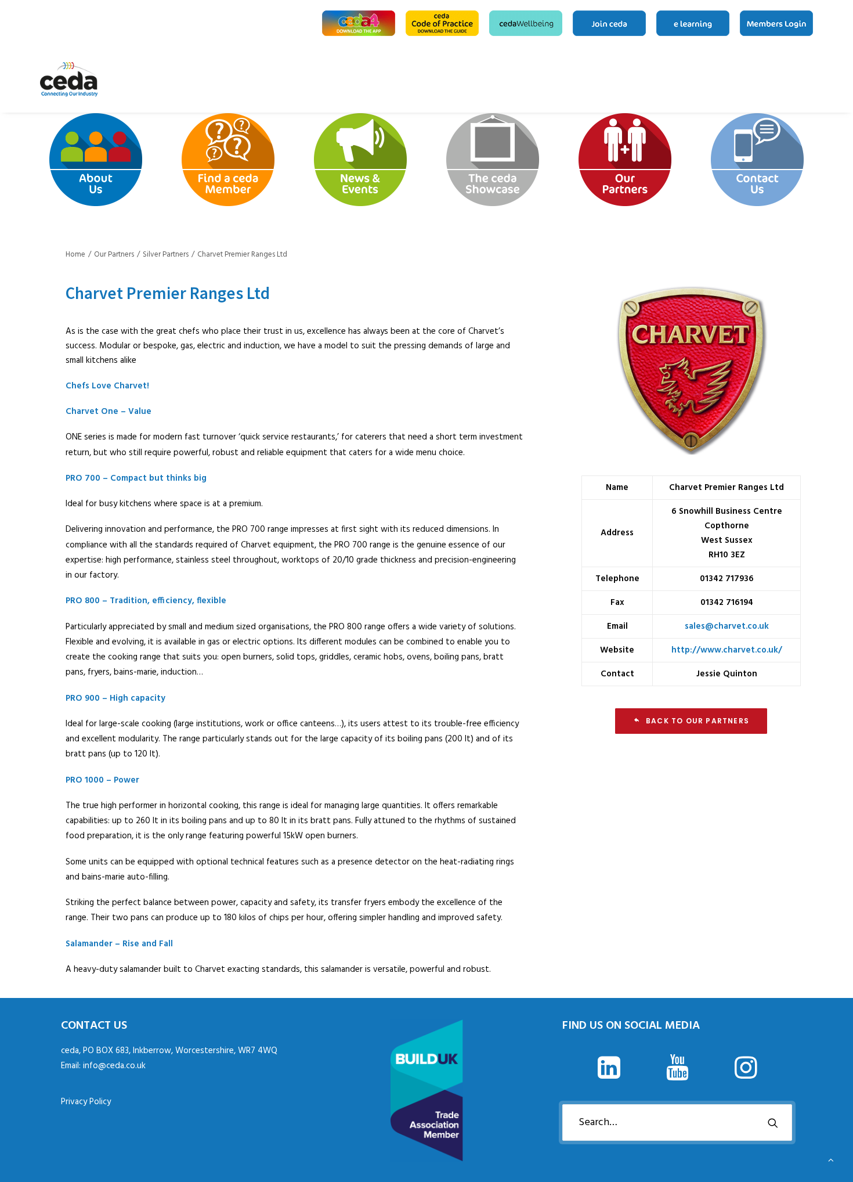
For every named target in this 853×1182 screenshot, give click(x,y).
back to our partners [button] (697, 721)
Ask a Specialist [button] (739, 79)
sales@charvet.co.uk (727, 626)
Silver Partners (166, 254)
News (757, 79)
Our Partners (794, 79)
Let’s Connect (809, 79)
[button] (609, 1076)
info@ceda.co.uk (114, 1066)
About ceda (720, 79)
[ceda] (68, 79)
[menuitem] (360, 23)
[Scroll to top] (831, 1160)
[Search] (677, 1122)
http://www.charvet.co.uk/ (726, 650)
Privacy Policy (86, 1102)
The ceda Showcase (776, 79)
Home (706, 79)
